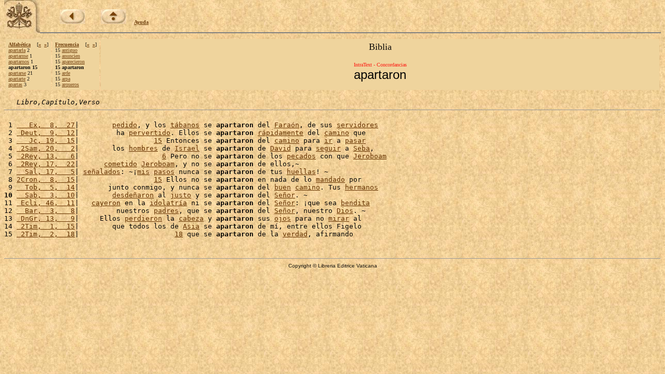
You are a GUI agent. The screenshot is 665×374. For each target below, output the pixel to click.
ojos (282, 218)
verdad (295, 234)
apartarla (16, 50)
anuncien (71, 56)
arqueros (70, 84)
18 (179, 234)
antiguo (69, 50)
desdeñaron (133, 195)
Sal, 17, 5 (46, 172)
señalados (102, 172)
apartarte (16, 79)
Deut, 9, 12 (46, 133)
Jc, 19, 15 (46, 140)
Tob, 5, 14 (46, 187)
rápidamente (280, 133)
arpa (66, 79)
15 (158, 140)
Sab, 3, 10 (46, 195)
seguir (328, 148)
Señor (284, 195)
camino (336, 133)
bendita (355, 203)
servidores (357, 125)
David (280, 148)
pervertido (149, 133)
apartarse (17, 73)
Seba (361, 148)
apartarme (18, 56)
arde (66, 73)
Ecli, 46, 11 (46, 203)
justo (180, 195)
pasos (164, 172)
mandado (330, 179)
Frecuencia (67, 44)
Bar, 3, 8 (46, 211)
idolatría (168, 203)
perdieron (143, 218)
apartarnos (18, 61)
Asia (191, 226)
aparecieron (73, 61)
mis (143, 172)
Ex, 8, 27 (46, 125)
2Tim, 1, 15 (46, 226)
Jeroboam (370, 156)
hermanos (361, 187)
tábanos (185, 125)
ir (328, 140)
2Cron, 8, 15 (46, 179)
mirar (338, 218)
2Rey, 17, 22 (46, 164)
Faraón (286, 125)
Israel (187, 148)
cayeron (106, 203)
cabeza (191, 218)
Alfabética (19, 44)
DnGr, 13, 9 (46, 218)
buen (282, 187)
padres (166, 211)
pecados (301, 156)
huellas (301, 172)
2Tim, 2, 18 (46, 234)
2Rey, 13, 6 (46, 156)
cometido (120, 164)
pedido (124, 125)
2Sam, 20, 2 (46, 148)
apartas (15, 84)
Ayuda (141, 22)
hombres (143, 148)
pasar (355, 140)
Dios (345, 211)
